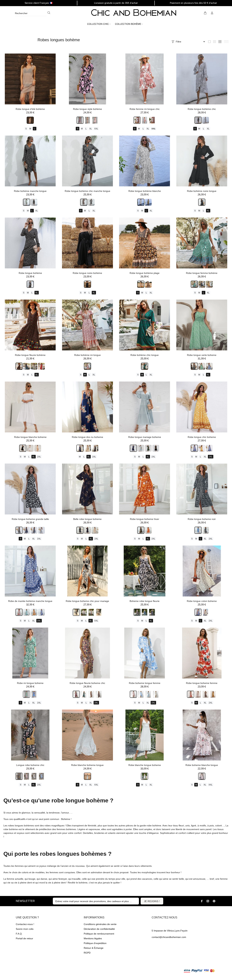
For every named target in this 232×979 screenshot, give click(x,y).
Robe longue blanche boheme (30, 437)
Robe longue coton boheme (202, 601)
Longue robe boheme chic (30, 765)
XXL (96, 129)
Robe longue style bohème (87, 109)
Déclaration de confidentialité (99, 929)
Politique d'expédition (95, 943)
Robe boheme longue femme (144, 683)
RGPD (87, 952)
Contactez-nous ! (25, 924)
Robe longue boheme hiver (144, 519)
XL (90, 129)
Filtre (178, 41)
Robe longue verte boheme (201, 355)
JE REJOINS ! (152, 901)
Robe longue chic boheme (202, 437)
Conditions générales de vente (100, 924)
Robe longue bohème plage (144, 273)
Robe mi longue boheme (30, 683)
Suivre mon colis (24, 929)
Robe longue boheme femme (201, 683)
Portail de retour (24, 938)
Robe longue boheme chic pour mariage (87, 601)
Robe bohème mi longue (87, 355)
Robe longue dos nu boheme (87, 437)
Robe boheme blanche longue (201, 765)
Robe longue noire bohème (87, 273)
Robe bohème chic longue (144, 355)
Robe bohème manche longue (30, 191)
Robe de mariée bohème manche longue (30, 601)
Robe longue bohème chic (202, 109)
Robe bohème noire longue (201, 191)
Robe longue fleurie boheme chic (87, 683)
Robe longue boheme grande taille (30, 519)
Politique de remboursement (99, 933)
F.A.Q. (19, 933)
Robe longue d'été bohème (30, 109)
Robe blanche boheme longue (87, 765)
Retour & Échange (93, 948)
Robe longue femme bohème (201, 273)
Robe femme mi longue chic (145, 109)
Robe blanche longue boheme (144, 765)
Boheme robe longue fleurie (144, 601)
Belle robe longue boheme (87, 519)
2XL (39, 457)
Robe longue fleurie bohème (30, 355)
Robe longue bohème (30, 273)
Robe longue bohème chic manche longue (87, 191)
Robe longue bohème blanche (144, 191)
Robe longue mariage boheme (144, 437)
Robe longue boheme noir (202, 519)
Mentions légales (93, 938)
